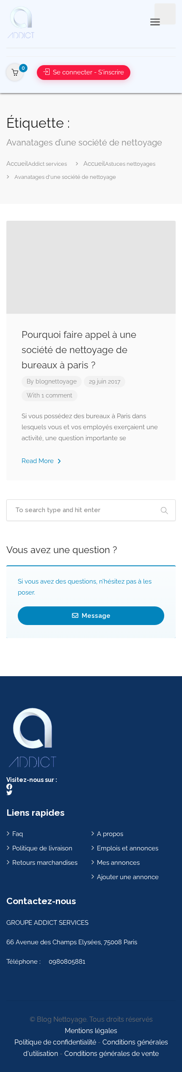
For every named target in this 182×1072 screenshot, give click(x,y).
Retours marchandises (44, 862)
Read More (38, 461)
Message (95, 616)
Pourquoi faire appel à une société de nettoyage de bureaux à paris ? (79, 349)
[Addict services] (20, 22)
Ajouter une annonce (128, 877)
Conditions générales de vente (111, 1054)
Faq (17, 834)
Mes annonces (118, 862)
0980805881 (67, 961)
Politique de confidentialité (55, 1042)
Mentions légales (91, 1031)
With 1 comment (49, 395)
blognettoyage (56, 381)
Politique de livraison (42, 848)
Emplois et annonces (127, 848)
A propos (110, 834)
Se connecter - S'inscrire (87, 72)
